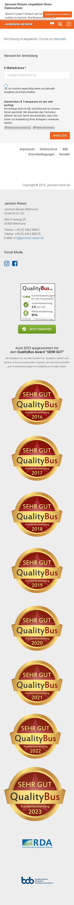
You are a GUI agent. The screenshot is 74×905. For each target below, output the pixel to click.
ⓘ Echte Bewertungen (44, 319)
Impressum (27, 149)
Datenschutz (48, 149)
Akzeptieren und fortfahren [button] (57, 14)
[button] (37, 329)
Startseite (60, 39)
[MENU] (68, 24)
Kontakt (64, 154)
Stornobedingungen (41, 154)
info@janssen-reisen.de (28, 238)
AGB (65, 149)
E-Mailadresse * (15, 68)
